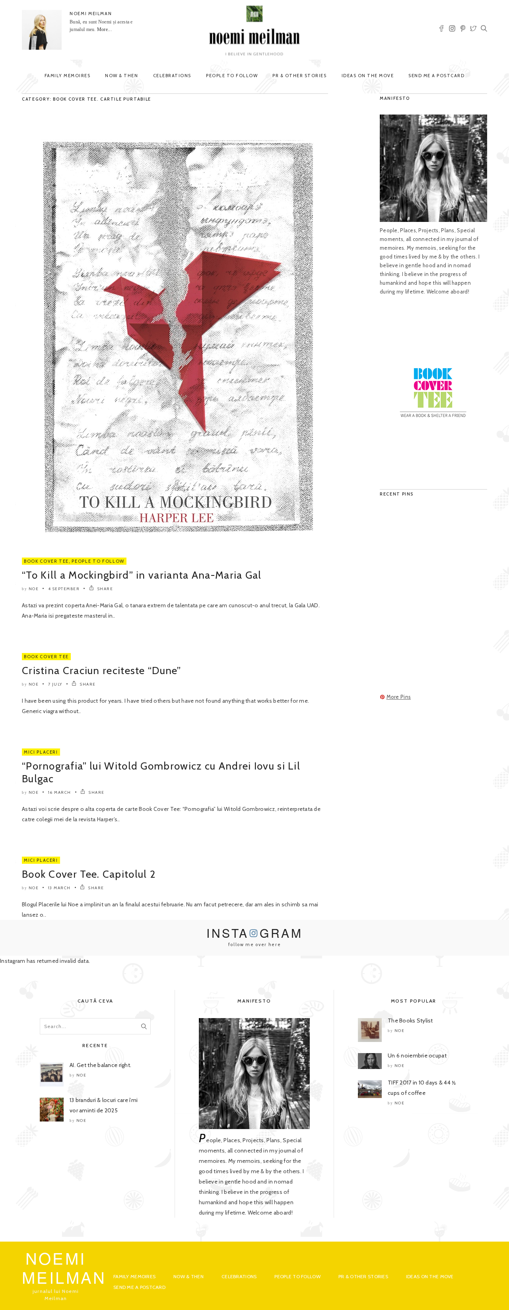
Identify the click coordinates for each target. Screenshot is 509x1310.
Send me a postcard (436, 75)
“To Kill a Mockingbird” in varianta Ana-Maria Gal (142, 575)
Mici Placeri (41, 752)
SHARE (104, 588)
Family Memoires (68, 75)
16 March (59, 792)
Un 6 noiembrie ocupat (417, 1055)
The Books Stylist (410, 1020)
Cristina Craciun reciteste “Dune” (101, 670)
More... (104, 29)
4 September (64, 588)
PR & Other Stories (299, 75)
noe (34, 588)
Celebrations (172, 75)
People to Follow (232, 75)
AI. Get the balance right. (100, 1065)
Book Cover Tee (46, 561)
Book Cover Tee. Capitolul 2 (88, 874)
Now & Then (121, 75)
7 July (55, 684)
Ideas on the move (368, 75)
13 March (59, 887)
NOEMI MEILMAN (91, 13)
